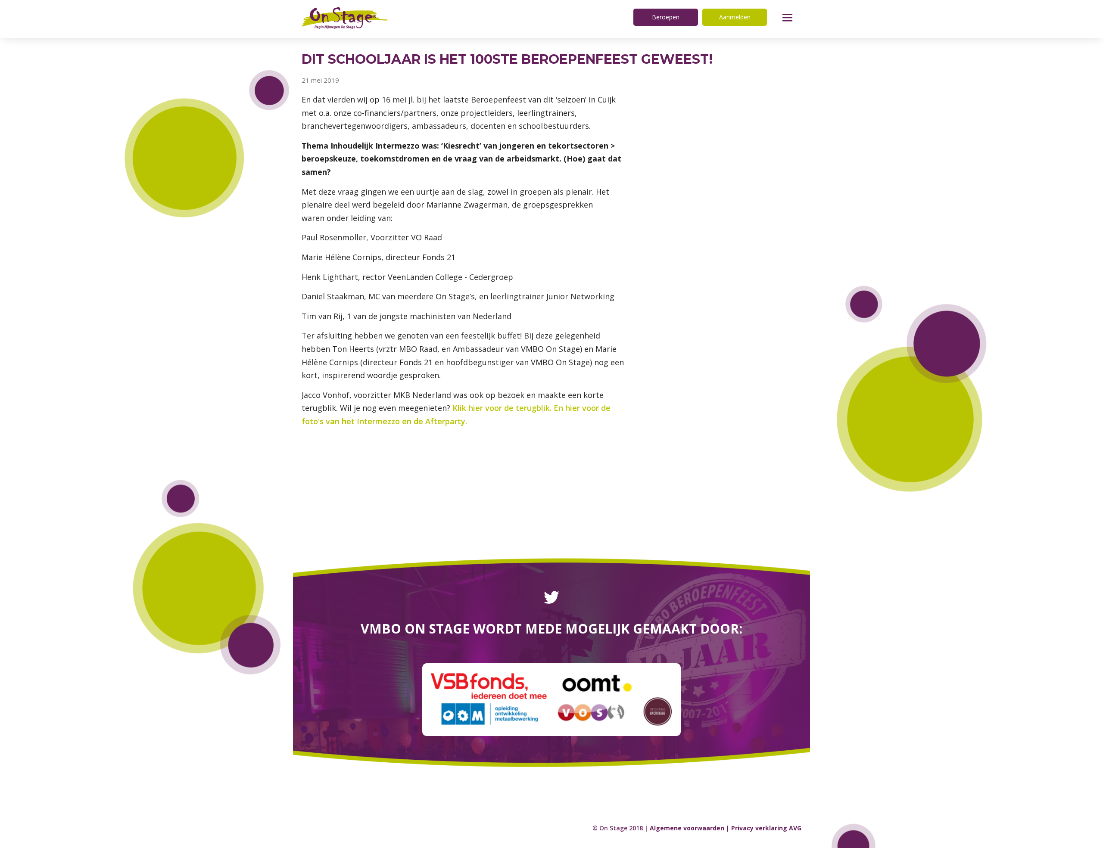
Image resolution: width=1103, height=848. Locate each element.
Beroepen (665, 17)
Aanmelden (735, 17)
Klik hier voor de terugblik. (502, 408)
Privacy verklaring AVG (766, 828)
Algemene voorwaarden (687, 828)
